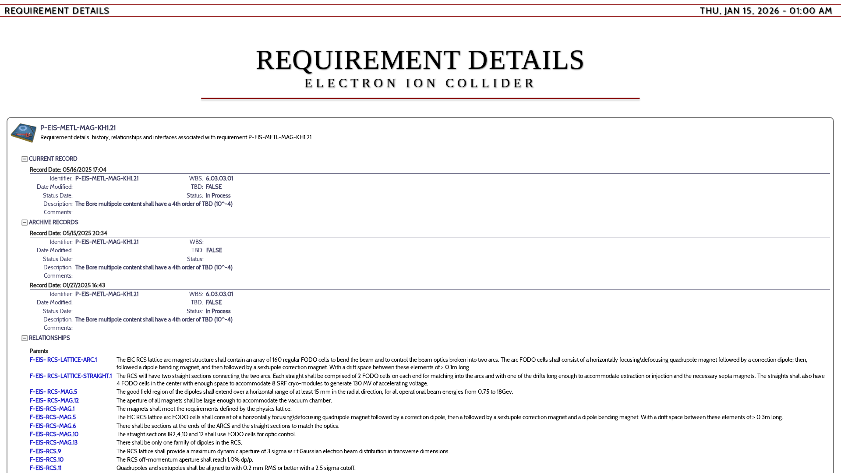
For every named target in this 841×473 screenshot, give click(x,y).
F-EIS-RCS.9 (45, 451)
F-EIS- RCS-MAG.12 (54, 400)
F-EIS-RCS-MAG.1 (52, 408)
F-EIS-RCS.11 (45, 467)
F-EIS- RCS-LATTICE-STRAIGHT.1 (71, 375)
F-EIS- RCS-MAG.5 (53, 391)
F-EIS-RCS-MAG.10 (54, 434)
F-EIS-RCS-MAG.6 (53, 425)
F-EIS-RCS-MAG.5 (53, 416)
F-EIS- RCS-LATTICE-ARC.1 (63, 359)
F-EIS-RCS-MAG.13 (54, 442)
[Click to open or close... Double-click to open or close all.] (24, 133)
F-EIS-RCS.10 (47, 459)
